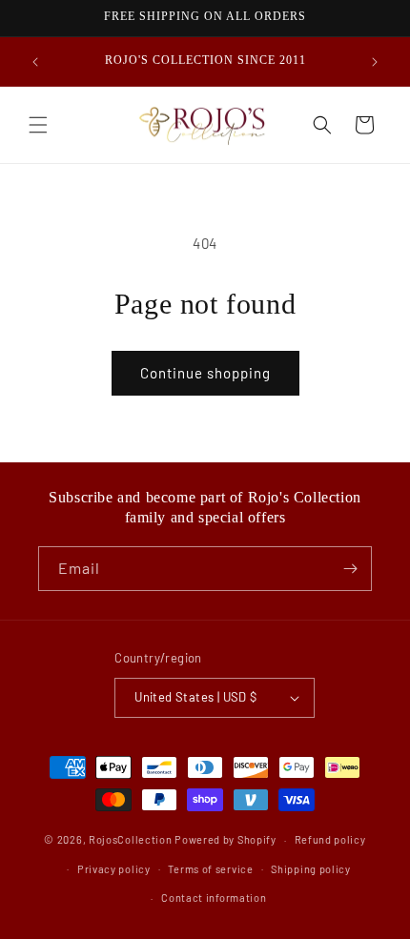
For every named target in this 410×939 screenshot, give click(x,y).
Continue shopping (205, 372)
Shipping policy (311, 869)
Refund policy (330, 839)
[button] (38, 125)
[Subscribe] (350, 568)
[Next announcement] (375, 62)
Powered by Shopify (225, 839)
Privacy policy (114, 869)
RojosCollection (131, 839)
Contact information (213, 897)
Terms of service (210, 869)
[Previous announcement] (35, 62)
